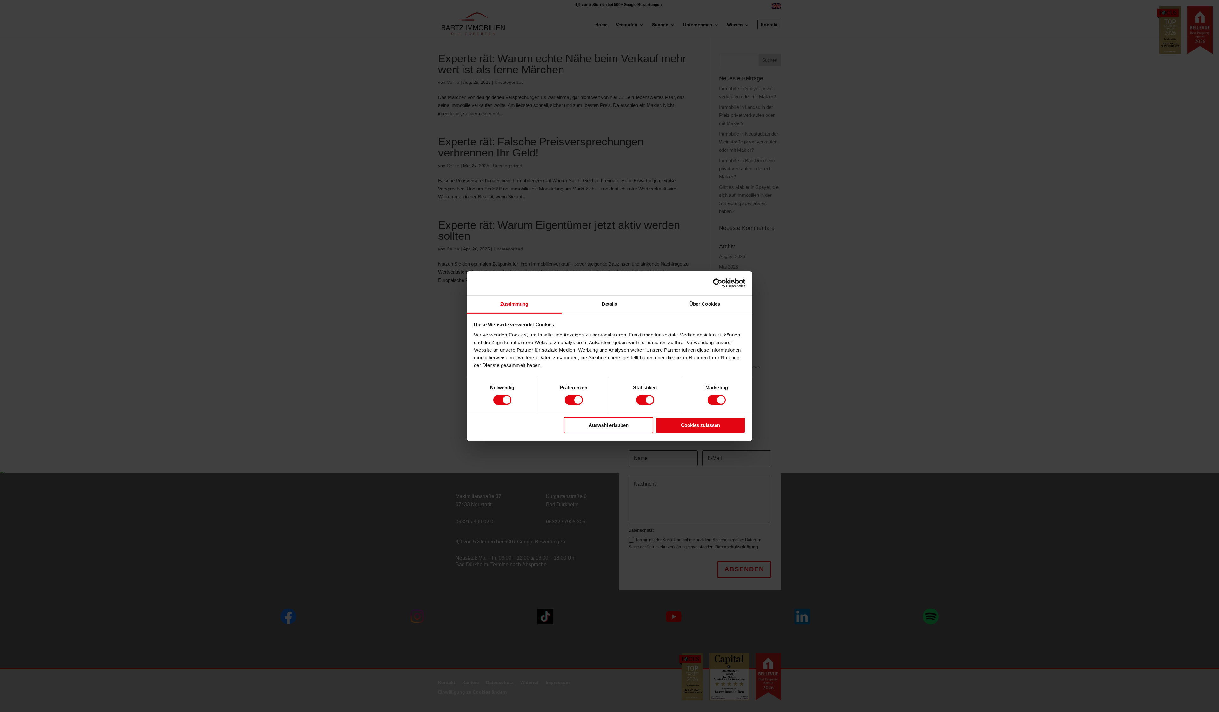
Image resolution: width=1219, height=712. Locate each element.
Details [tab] (609, 303)
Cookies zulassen (700, 425)
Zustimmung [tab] (514, 303)
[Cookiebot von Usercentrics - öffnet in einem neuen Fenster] (717, 283)
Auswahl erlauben (609, 425)
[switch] (574, 400)
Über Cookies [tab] (704, 303)
